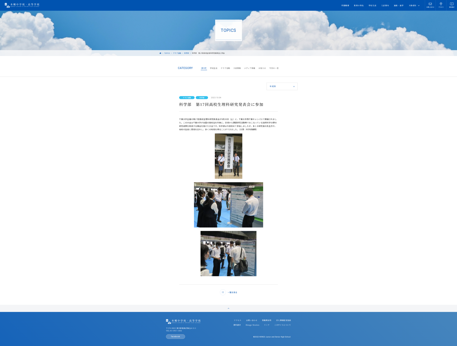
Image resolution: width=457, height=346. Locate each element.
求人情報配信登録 (283, 320)
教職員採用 (266, 320)
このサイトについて (282, 325)
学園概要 (345, 5)
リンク (267, 325)
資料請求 (237, 325)
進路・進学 (399, 5)
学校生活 (372, 5)
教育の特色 (359, 5)
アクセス (237, 320)
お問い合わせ (251, 320)
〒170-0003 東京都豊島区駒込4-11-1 (181, 328)
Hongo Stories (252, 325)
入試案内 (385, 5)
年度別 (273, 86)
